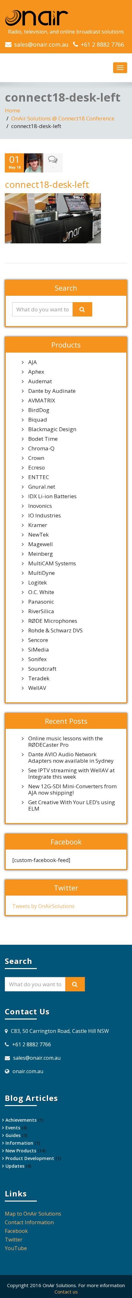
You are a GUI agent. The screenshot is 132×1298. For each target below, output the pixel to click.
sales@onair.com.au (41, 44)
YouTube (16, 1248)
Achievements (21, 1120)
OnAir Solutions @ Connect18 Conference (62, 118)
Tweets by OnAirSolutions (43, 906)
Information (19, 1143)
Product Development (29, 1158)
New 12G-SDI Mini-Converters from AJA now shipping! (72, 789)
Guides (13, 1135)
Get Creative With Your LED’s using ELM (71, 805)
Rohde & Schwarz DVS (55, 630)
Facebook (16, 1230)
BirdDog (38, 410)
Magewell (40, 544)
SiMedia (38, 649)
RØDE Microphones (52, 621)
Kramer (37, 525)
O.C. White (41, 592)
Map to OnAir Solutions (33, 1213)
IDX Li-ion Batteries (52, 496)
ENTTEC (38, 477)
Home (12, 110)
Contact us (66, 1291)
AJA (32, 362)
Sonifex (37, 659)
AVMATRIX (41, 400)
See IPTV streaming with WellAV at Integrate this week (71, 773)
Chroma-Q (41, 448)
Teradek (38, 678)
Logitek (37, 582)
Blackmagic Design (52, 429)
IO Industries (44, 515)
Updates (14, 1166)
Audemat (40, 381)
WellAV (37, 688)
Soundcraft (42, 669)
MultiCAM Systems (52, 563)
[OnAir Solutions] (66, 18)
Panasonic (41, 602)
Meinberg (40, 554)
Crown (36, 458)
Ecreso (36, 467)
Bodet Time (43, 439)
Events (12, 1128)
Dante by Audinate (52, 391)
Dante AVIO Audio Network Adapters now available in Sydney (71, 757)
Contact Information (29, 1222)
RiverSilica (41, 611)
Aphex (36, 372)
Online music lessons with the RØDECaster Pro (65, 741)
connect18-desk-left (47, 184)
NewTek (38, 534)
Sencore (38, 640)
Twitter (13, 1239)
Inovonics (40, 506)
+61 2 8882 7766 (102, 44)
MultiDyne (41, 573)
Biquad (37, 419)
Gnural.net (41, 487)
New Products (20, 1151)
